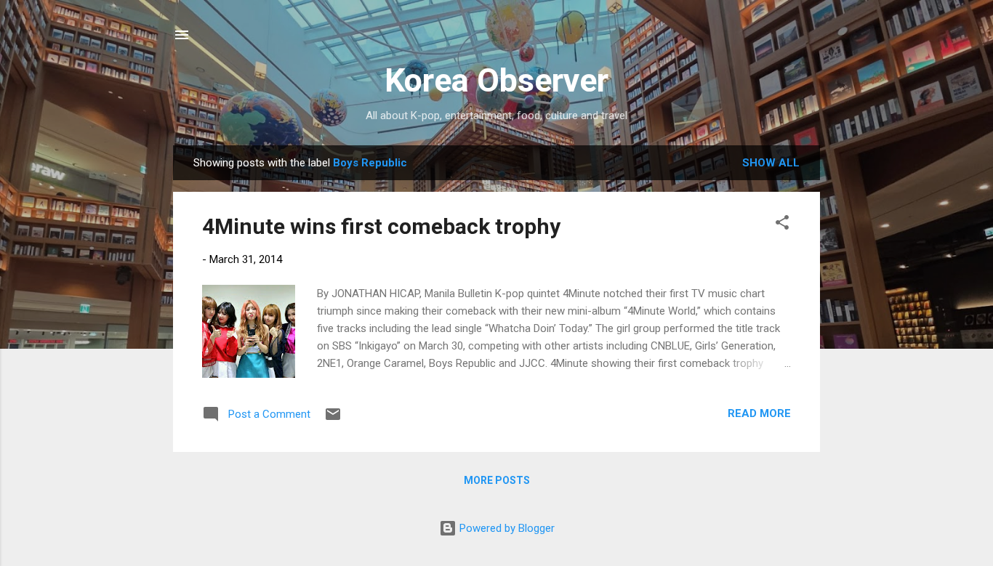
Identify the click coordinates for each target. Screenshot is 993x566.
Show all (771, 162)
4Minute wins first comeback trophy (381, 226)
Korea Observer (496, 80)
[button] (782, 225)
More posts (497, 480)
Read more (759, 413)
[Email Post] (333, 419)
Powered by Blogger (506, 528)
